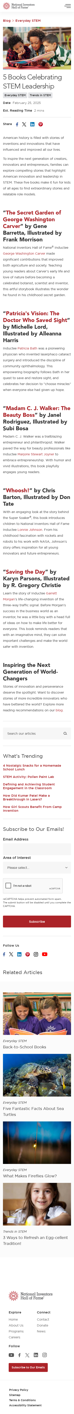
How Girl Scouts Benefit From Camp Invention (32, 808)
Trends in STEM (40, 95)
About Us (16, 1325)
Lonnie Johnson (30, 529)
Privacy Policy (18, 1389)
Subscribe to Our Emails (28, 1367)
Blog (7, 20)
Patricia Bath (27, 348)
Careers (14, 1337)
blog (59, 710)
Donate (42, 1325)
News (41, 1331)
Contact (43, 1319)
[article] (37, 1021)
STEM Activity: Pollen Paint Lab (28, 777)
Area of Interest (17, 858)
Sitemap (14, 1395)
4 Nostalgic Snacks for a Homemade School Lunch (32, 767)
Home (13, 1319)
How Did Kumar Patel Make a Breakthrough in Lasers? (26, 797)
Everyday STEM (28, 20)
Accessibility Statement (25, 1405)
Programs (16, 1331)
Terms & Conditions (22, 1400)
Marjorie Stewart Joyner (36, 454)
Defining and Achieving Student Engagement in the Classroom (29, 786)
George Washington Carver (24, 253)
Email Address (15, 839)
